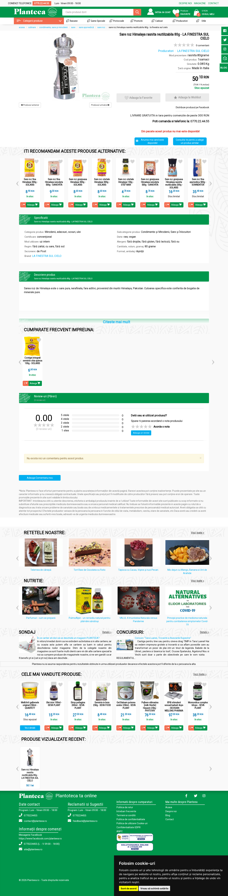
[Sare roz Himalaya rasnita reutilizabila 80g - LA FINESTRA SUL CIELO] (65, 66)
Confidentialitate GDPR (129, 827)
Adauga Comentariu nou (40, 477)
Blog (167, 815)
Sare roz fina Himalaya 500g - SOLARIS (30, 182)
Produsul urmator (99, 105)
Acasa (168, 807)
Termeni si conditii (126, 815)
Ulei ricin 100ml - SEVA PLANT (54, 704)
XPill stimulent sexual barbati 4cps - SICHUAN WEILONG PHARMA (174, 706)
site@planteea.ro (32, 849)
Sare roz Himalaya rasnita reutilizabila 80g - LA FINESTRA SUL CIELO (30, 775)
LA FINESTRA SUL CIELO (46, 256)
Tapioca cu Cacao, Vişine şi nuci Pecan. (138, 569)
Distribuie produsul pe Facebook (192, 107)
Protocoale (118, 20)
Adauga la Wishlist (189, 97)
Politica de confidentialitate (131, 819)
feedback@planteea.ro (84, 821)
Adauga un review (141, 433)
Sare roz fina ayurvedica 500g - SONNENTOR (198, 182)
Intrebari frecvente (126, 811)
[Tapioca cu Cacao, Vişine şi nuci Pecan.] (139, 553)
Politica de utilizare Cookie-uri (132, 823)
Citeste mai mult (116, 322)
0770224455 (30, 815)
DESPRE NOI (185, 3)
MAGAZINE (200, 3)
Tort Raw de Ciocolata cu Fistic (89, 569)
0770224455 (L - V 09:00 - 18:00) (41, 843)
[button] (17, 182)
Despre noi (171, 811)
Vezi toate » (197, 532)
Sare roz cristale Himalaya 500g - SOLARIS (102, 182)
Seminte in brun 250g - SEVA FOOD (102, 704)
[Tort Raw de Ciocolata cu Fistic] (90, 553)
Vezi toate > (200, 674)
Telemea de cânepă (40, 569)
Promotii (138, 20)
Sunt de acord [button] (129, 888)
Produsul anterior (31, 105)
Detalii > (106, 632)
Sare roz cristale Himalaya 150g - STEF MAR (126, 182)
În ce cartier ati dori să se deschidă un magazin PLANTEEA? (68, 638)
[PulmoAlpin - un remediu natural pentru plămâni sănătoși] (90, 601)
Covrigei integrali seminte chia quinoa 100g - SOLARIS (32, 360)
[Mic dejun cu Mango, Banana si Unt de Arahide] (188, 553)
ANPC (120, 831)
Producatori (182, 20)
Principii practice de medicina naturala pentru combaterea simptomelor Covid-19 (187, 621)
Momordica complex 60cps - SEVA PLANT (198, 705)
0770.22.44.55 (199, 121)
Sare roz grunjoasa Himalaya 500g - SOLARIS (78, 182)
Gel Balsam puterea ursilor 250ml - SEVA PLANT (126, 705)
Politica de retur (125, 807)
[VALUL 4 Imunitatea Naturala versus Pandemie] (139, 601)
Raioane (74, 20)
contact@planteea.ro (35, 821)
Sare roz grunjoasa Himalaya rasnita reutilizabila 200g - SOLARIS (174, 183)
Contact (169, 819)
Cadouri (159, 20)
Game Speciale (98, 20)
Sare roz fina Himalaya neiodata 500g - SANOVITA (54, 182)
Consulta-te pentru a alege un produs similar (190, 141)
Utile (204, 20)
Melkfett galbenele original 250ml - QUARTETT (30, 705)
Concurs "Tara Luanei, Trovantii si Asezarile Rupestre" (163, 638)
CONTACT (213, 3)
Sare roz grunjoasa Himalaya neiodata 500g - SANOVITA (150, 182)
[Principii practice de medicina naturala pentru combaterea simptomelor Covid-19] (188, 601)
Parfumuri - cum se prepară (40, 618)
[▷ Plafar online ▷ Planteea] (32, 12)
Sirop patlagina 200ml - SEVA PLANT (78, 705)
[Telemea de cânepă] (41, 553)
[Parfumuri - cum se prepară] (41, 601)
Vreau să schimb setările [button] (154, 888)
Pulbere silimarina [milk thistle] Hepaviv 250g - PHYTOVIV (150, 706)
